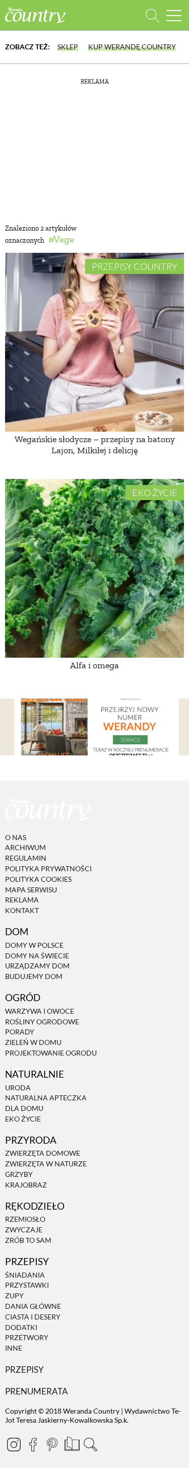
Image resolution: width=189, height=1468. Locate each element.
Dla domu (24, 1108)
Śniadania (25, 1275)
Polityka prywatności (48, 868)
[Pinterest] (51, 1444)
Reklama (22, 900)
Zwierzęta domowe (42, 1153)
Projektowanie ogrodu (51, 1052)
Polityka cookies (38, 879)
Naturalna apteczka (46, 1097)
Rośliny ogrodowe (42, 1021)
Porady (19, 1032)
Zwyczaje (23, 1229)
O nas (15, 837)
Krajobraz (26, 1184)
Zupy (14, 1295)
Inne (13, 1348)
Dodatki (21, 1327)
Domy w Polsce (34, 945)
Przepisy (24, 1369)
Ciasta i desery (32, 1316)
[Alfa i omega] (94, 568)
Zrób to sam (28, 1240)
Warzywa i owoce (39, 1011)
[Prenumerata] (71, 1442)
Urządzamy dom (37, 966)
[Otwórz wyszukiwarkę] (152, 15)
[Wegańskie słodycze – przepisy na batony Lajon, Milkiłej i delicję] (94, 342)
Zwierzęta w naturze (46, 1163)
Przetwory (26, 1338)
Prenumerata (36, 1391)
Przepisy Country (134, 266)
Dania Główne (33, 1306)
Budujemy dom (33, 976)
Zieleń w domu (33, 1042)
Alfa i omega (94, 665)
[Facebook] (32, 1444)
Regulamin (25, 858)
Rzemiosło (25, 1219)
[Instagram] (13, 1444)
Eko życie (154, 492)
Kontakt (22, 910)
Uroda (18, 1087)
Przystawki (27, 1285)
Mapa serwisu (31, 889)
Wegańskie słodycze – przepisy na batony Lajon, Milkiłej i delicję (95, 445)
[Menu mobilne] (174, 15)
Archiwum (25, 848)
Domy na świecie (37, 955)
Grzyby (19, 1174)
